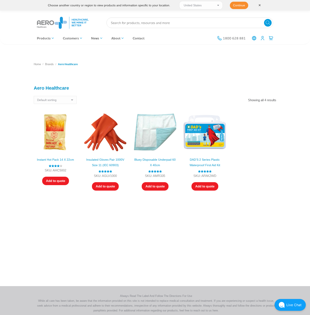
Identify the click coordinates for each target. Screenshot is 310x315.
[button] (290, 305)
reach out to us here (205, 310)
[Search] (268, 23)
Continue (239, 5)
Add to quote (55, 181)
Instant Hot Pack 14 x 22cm (55, 159)
